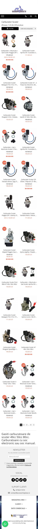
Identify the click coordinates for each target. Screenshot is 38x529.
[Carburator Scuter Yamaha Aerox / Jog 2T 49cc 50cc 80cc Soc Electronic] (9, 168)
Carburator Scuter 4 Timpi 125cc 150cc (9, 383)
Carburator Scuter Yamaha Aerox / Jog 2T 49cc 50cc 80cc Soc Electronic (9, 180)
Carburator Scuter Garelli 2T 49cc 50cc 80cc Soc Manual (28, 116)
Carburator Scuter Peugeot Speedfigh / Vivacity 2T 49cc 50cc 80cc (10, 348)
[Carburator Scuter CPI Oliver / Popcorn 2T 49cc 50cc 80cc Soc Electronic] (28, 168)
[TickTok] (21, 480)
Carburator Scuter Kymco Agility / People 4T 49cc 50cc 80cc (28, 251)
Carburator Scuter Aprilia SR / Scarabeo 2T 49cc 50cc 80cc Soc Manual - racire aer (28, 52)
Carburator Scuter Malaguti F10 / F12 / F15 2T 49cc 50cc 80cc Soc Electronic (10, 84)
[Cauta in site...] (35, 16)
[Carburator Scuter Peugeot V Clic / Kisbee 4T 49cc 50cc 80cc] (9, 104)
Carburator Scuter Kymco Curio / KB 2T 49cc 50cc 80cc (28, 316)
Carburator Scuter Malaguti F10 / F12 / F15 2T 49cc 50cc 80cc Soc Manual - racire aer (10, 316)
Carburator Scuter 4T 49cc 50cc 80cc (28, 348)
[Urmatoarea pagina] (33, 425)
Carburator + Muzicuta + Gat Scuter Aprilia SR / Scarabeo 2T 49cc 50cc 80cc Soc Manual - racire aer (28, 283)
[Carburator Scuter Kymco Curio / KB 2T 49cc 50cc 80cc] (28, 304)
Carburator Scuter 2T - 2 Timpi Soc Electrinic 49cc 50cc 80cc (28, 84)
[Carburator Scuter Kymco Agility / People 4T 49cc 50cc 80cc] (28, 237)
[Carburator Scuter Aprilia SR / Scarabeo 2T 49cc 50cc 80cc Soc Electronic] (28, 136)
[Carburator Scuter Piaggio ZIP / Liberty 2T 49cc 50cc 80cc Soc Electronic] (9, 202)
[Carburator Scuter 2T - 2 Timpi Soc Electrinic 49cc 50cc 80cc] (28, 72)
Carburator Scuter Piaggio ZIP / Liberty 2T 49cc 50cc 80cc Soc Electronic (9, 214)
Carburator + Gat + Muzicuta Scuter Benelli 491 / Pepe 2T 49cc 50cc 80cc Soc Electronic (28, 412)
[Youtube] (17, 480)
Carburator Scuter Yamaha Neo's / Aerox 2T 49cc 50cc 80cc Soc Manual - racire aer (28, 214)
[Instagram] (25, 480)
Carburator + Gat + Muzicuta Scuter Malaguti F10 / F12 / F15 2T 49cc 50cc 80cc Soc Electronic (10, 412)
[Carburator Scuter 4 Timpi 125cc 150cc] (9, 370)
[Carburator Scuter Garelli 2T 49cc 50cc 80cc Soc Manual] (28, 104)
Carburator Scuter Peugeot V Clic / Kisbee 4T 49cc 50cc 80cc (9, 116)
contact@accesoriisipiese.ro (20, 493)
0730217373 (20, 490)
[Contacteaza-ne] (26, 16)
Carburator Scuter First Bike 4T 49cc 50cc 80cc (9, 283)
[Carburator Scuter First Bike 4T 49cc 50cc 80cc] (9, 271)
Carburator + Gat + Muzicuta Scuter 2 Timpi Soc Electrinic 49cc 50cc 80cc (9, 148)
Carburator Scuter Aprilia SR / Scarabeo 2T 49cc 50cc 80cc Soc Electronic (28, 148)
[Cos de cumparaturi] (31, 16)
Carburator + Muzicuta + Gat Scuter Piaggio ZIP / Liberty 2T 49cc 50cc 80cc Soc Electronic (9, 52)
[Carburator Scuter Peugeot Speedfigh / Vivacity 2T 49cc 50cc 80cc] (9, 336)
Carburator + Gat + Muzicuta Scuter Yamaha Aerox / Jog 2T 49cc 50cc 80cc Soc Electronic (28, 383)
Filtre (10, 28)
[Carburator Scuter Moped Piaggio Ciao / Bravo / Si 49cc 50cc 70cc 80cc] (9, 237)
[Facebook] (13, 480)
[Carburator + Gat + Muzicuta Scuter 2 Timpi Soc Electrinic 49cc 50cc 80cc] (9, 136)
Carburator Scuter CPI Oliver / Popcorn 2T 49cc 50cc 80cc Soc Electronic (28, 180)
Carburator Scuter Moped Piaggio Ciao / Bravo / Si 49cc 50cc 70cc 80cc (9, 251)
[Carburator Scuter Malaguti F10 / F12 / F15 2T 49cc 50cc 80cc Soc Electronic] (9, 72)
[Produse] (3, 16)
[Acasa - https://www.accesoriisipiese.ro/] (19, 9)
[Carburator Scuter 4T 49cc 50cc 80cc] (28, 336)
